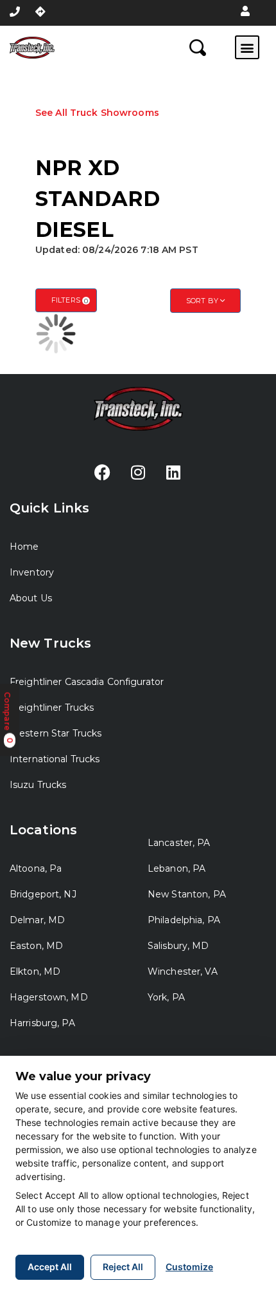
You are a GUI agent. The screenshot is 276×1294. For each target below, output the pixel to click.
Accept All (50, 1266)
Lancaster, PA (179, 843)
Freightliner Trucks (52, 707)
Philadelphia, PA (184, 920)
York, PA (166, 997)
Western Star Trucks (55, 733)
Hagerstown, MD (49, 997)
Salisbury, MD (178, 946)
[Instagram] (138, 472)
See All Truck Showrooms (97, 112)
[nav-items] (15, 11)
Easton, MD (36, 946)
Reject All (123, 1266)
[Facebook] (103, 472)
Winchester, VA (183, 971)
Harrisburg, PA (42, 1023)
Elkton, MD (35, 971)
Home (24, 546)
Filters (69, 300)
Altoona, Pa (36, 868)
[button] (245, 11)
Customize (189, 1266)
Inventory (32, 572)
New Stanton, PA (187, 894)
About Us (31, 598)
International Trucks (54, 759)
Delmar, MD (37, 920)
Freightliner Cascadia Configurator (87, 682)
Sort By (203, 300)
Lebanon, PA (176, 868)
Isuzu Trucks (38, 785)
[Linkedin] (173, 472)
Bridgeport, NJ (43, 894)
